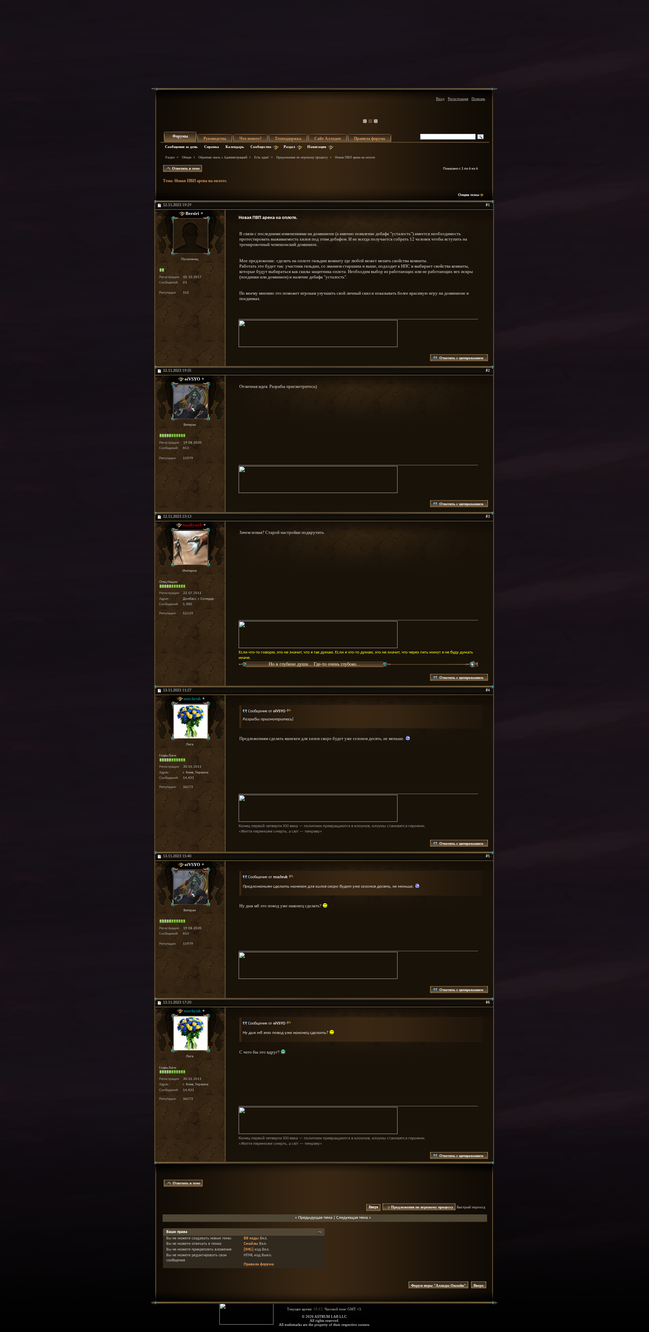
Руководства (214, 138)
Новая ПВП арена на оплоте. (200, 180)
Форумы (180, 136)
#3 (488, 517)
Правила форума (369, 138)
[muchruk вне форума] (189, 721)
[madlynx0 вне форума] (189, 547)
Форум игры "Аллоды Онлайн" (438, 1285)
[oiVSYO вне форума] (189, 401)
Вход (440, 99)
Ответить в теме (185, 168)
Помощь (478, 99)
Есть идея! (261, 157)
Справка (211, 147)
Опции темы (468, 195)
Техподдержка (288, 138)
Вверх (373, 1207)
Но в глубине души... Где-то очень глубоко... (314, 664)
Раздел (289, 147)
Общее (186, 157)
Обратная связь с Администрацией (222, 157)
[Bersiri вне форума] (189, 236)
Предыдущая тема (315, 1217)
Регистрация (458, 99)
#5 (488, 856)
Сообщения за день (181, 147)
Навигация (316, 147)
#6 (488, 1003)
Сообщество (260, 147)
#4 (488, 690)
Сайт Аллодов (327, 138)
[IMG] (249, 1250)
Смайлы (251, 1244)
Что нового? (250, 138)
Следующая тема (352, 1217)
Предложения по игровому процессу (302, 157)
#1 (488, 205)
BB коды (251, 1238)
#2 (488, 371)
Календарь (234, 147)
